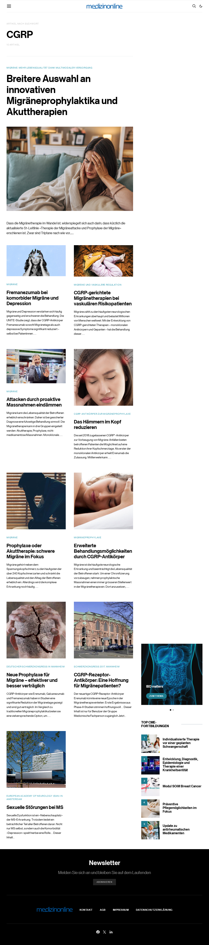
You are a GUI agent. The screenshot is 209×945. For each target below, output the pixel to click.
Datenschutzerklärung (154, 909)
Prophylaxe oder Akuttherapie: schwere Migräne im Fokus (31, 551)
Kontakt (86, 909)
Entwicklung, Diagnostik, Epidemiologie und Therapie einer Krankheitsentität (180, 764)
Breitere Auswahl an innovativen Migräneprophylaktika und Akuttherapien (62, 95)
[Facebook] (98, 932)
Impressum (121, 909)
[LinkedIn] (111, 932)
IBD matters (154, 686)
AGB (103, 909)
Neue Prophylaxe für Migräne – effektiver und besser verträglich (32, 680)
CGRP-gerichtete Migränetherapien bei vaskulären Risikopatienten (103, 298)
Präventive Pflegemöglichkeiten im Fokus (180, 807)
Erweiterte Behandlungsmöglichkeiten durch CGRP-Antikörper (103, 551)
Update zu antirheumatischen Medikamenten (176, 829)
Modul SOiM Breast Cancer (182, 786)
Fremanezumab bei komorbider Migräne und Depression (33, 297)
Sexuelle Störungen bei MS (35, 807)
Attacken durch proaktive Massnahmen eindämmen (34, 401)
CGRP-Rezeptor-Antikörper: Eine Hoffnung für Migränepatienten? (101, 680)
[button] (200, 6)
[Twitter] (104, 932)
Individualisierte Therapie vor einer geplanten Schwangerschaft (181, 742)
